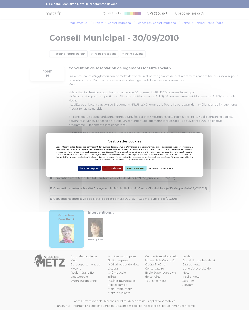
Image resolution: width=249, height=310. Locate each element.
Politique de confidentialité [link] (160, 168)
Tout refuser (112, 168)
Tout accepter (89, 168)
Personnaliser (135, 168)
